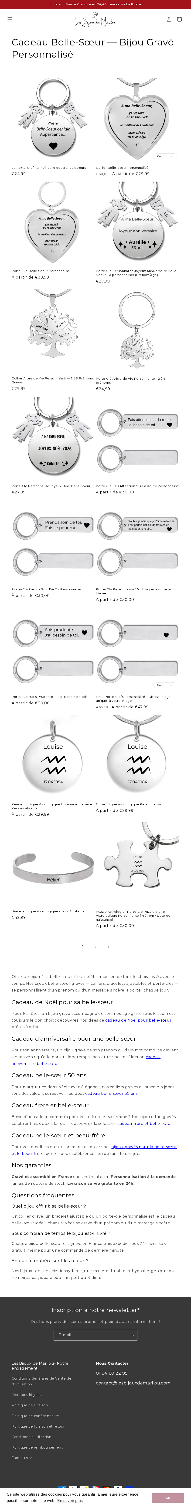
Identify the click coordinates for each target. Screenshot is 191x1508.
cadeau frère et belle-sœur (144, 1123)
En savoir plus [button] (70, 1501)
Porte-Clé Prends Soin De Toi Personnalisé (47, 589)
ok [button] (168, 1498)
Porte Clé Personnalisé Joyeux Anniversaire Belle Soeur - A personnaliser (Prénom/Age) (136, 273)
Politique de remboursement (37, 1447)
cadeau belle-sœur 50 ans (111, 1093)
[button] (10, 19)
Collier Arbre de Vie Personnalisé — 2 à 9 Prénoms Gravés (53, 380)
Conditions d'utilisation (31, 1437)
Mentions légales (27, 1395)
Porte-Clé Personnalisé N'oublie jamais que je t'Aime (133, 591)
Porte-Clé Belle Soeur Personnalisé (41, 271)
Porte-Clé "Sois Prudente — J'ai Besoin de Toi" (50, 697)
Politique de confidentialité (35, 1416)
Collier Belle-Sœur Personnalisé (122, 167)
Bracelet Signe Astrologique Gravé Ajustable (48, 911)
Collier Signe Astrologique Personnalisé (128, 804)
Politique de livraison (30, 1405)
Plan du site (22, 1458)
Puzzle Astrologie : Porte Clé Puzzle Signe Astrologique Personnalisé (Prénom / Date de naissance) (133, 915)
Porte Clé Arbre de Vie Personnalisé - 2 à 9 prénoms (131, 380)
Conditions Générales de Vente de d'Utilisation (41, 1381)
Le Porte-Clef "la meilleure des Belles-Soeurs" (49, 167)
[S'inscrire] (132, 1335)
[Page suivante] (108, 947)
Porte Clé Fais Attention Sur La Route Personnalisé (137, 486)
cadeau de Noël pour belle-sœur (138, 1020)
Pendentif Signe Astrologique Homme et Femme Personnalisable (52, 806)
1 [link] (83, 947)
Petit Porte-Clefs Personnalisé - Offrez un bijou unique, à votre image (134, 698)
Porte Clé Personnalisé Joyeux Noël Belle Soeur (51, 486)
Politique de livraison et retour (38, 1426)
